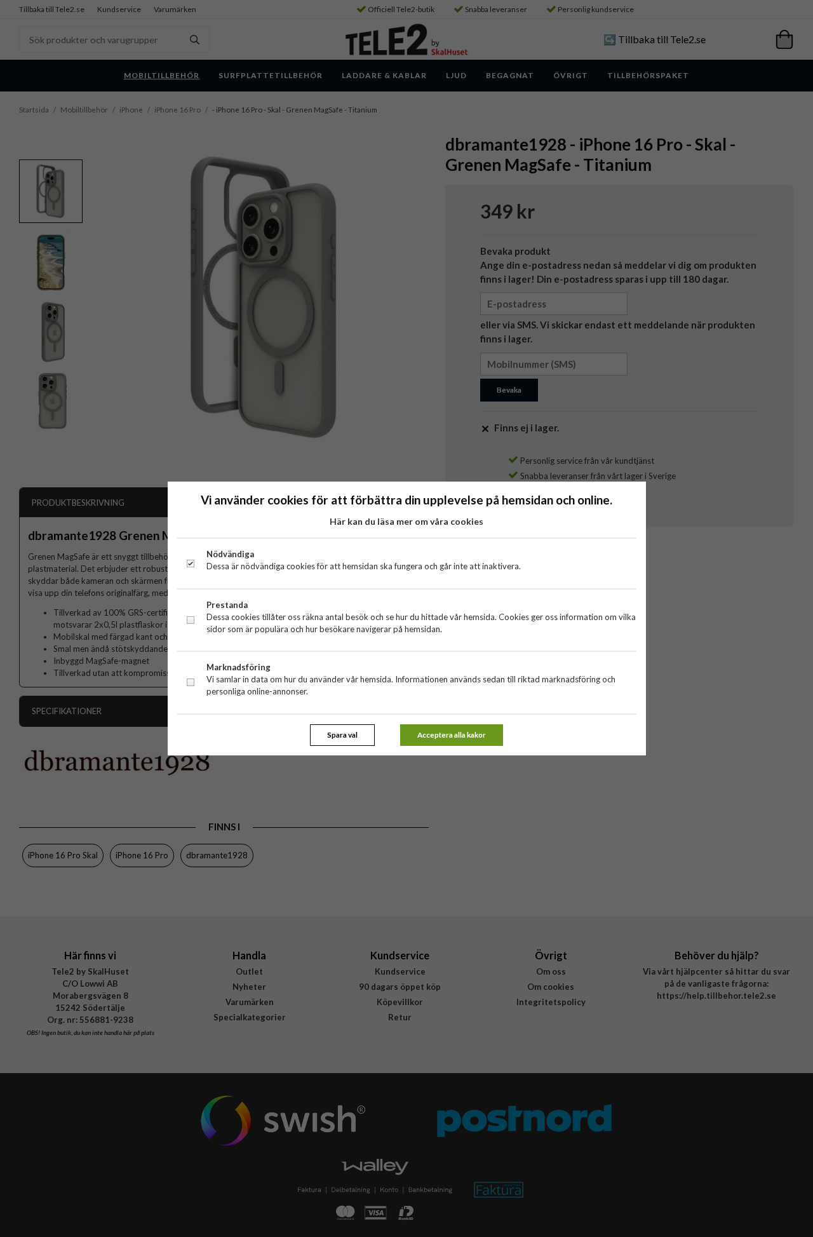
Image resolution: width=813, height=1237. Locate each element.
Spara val (342, 734)
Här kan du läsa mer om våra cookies (406, 521)
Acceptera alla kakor (451, 734)
